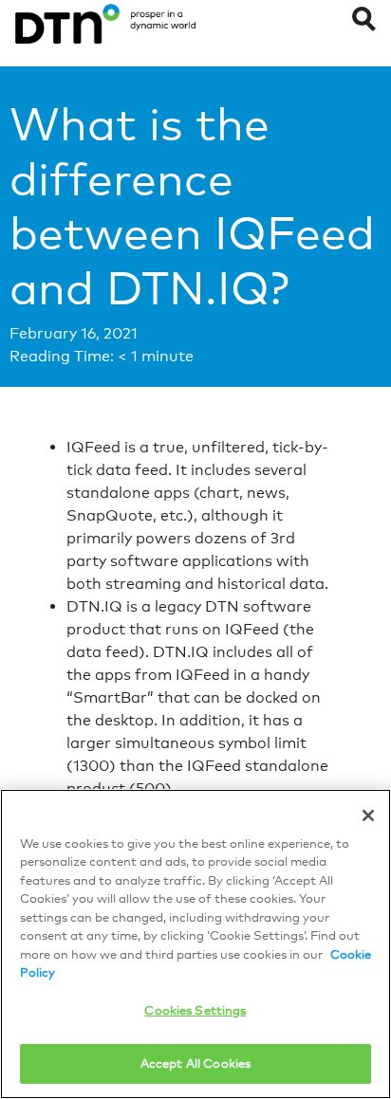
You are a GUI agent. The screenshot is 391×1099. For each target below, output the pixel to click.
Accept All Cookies (195, 1063)
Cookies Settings (195, 1009)
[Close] (368, 815)
